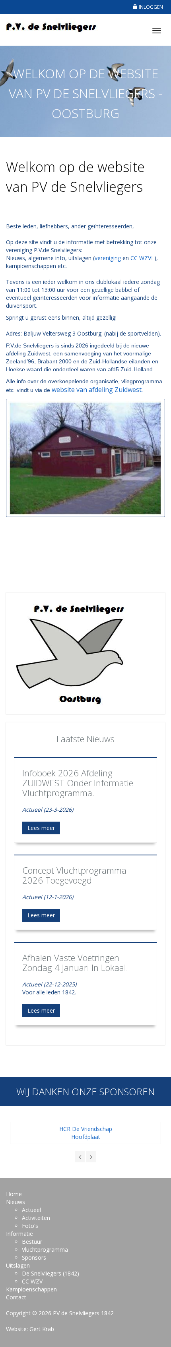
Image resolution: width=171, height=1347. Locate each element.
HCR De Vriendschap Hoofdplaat (85, 1133)
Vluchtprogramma (45, 1249)
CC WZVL (142, 258)
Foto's (30, 1225)
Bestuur (32, 1241)
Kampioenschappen (31, 1289)
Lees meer (41, 828)
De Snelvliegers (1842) (50, 1273)
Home (14, 1194)
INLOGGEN (150, 7)
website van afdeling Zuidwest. (97, 389)
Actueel (31, 1210)
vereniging (108, 258)
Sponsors (34, 1257)
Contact (16, 1297)
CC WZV (32, 1281)
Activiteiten (36, 1218)
